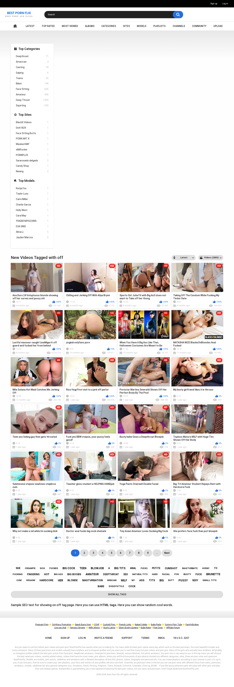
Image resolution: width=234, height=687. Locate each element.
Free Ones (158, 627)
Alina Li (32, 231)
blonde (72, 580)
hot (47, 574)
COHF (96, 624)
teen (82, 568)
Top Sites (25, 114)
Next (167, 553)
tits (152, 580)
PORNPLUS (32, 155)
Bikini (32, 83)
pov (176, 574)
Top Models (26, 180)
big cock (69, 568)
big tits (120, 568)
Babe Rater (146, 627)
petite (156, 568)
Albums (89, 26)
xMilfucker (32, 149)
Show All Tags (117, 594)
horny (206, 568)
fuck (198, 574)
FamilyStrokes (192, 624)
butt (171, 580)
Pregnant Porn (41, 624)
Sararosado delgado (32, 160)
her (60, 580)
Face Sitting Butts (32, 133)
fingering (33, 574)
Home (15, 26)
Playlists (159, 26)
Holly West (32, 210)
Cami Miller (32, 199)
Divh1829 (32, 127)
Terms (145, 638)
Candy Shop (32, 165)
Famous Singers (77, 627)
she (18, 568)
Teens (32, 78)
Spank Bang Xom (83, 624)
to (215, 568)
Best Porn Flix (113, 674)
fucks (144, 568)
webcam (111, 580)
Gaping (32, 72)
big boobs (74, 574)
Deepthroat (32, 56)
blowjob (97, 568)
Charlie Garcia (32, 204)
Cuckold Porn (109, 624)
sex (125, 574)
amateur (92, 574)
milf (124, 580)
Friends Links (125, 624)
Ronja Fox (32, 188)
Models (141, 26)
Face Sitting (32, 89)
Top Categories (29, 49)
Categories (108, 26)
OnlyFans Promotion (61, 624)
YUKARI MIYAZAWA (32, 221)
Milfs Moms (94, 627)
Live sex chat (60, 627)
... (157, 553)
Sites (126, 26)
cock (131, 586)
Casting (32, 67)
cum (19, 580)
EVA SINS (32, 226)
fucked (53, 568)
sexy (195, 580)
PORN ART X (32, 138)
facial (166, 574)
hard (155, 574)
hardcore (46, 580)
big (161, 580)
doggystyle (116, 586)
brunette (213, 574)
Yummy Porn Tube (173, 624)
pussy (183, 580)
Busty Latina (109, 627)
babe (101, 586)
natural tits (139, 574)
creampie (30, 568)
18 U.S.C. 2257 (181, 638)
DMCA (161, 638)
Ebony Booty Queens (128, 627)
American (32, 61)
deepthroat (111, 574)
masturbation (92, 580)
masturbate (190, 568)
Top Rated (48, 26)
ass (141, 580)
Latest (30, 26)
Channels (179, 26)
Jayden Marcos (32, 237)
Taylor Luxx (32, 193)
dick (42, 568)
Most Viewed (70, 26)
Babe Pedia (156, 624)
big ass (58, 574)
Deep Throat (32, 100)
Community (199, 26)
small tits (209, 580)
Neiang (32, 171)
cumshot (171, 568)
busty (187, 574)
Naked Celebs (141, 624)
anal (133, 568)
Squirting (32, 105)
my (133, 580)
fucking (18, 574)
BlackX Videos (32, 122)
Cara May (32, 215)
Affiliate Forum (173, 627)
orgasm (30, 580)
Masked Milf (32, 144)
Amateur (32, 94)
